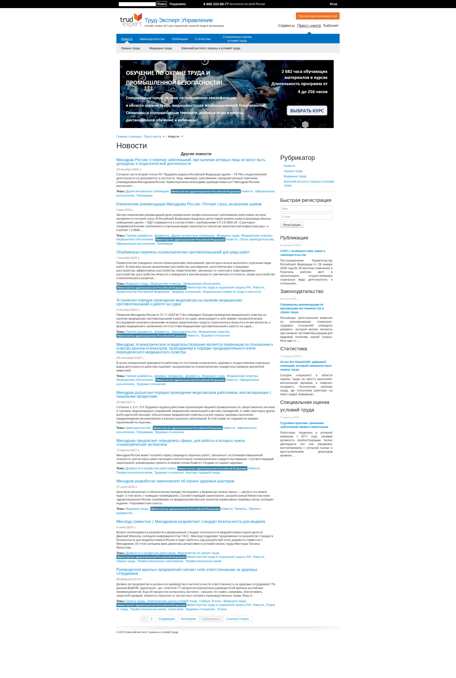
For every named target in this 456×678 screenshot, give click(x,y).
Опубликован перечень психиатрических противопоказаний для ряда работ (183, 252)
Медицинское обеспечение (134, 239)
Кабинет (331, 25)
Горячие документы (139, 235)
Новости (127, 39)
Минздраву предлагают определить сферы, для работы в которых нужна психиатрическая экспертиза (180, 442)
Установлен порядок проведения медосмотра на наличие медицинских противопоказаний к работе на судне (179, 302)
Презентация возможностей (318, 16)
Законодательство (152, 39)
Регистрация (291, 225)
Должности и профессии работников (150, 468)
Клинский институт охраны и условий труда (210, 48)
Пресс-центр (309, 25)
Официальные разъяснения (135, 243)
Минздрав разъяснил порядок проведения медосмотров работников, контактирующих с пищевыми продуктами (193, 394)
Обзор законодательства (257, 239)
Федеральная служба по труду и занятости (232, 291)
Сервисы (286, 25)
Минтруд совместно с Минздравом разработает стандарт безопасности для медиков (190, 521)
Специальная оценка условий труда (237, 38)
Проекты (241, 508)
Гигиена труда (135, 601)
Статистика (203, 39)
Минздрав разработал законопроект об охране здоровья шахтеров (175, 481)
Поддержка (178, 4)
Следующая (166, 619)
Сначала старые (237, 619)
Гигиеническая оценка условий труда (172, 601)
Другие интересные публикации (147, 191)
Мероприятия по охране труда (198, 553)
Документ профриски (168, 376)
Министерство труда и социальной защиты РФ (219, 287)
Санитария (175, 609)
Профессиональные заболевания (160, 561)
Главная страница (128, 136)
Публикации (180, 39)
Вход (333, 4)
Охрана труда (130, 48)
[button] (163, 136)
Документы (161, 235)
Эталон (222, 609)
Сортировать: (211, 619)
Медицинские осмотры (256, 235)
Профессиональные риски (134, 472)
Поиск (161, 4)
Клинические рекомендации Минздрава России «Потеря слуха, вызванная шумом (188, 204)
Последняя (188, 619)
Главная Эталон (210, 601)
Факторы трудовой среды (203, 472)
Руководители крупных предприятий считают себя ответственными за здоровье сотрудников (186, 571)
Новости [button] (174, 136)
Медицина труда (160, 48)
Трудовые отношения (186, 291)
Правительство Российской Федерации (142, 291)
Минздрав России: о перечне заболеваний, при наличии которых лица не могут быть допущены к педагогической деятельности (190, 161)
